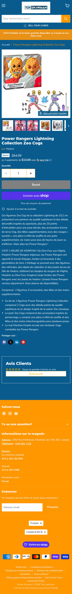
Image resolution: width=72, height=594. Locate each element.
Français (34, 523)
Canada (34, 531)
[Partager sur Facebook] (4, 342)
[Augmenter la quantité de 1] (31, 173)
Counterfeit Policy (36, 580)
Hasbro (10, 148)
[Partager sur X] (10, 342)
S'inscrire (52, 507)
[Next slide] (68, 125)
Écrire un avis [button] (36, 373)
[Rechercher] (65, 19)
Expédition (25, 574)
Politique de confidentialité (50, 570)
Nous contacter (41, 574)
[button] (8, 125)
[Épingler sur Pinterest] (23, 342)
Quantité (6, 166)
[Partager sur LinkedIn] (16, 342)
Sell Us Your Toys (53, 577)
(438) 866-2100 (23, 443)
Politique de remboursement (19, 570)
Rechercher (21, 567)
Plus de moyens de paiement (36, 203)
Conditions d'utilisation (41, 567)
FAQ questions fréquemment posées (24, 577)
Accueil (6, 44)
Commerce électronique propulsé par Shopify (36, 587)
